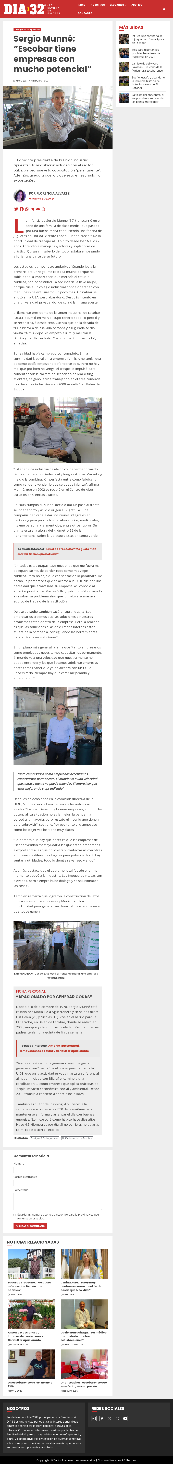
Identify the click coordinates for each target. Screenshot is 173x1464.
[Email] (38, 209)
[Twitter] (16, 209)
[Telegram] (32, 209)
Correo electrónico (25, 1177)
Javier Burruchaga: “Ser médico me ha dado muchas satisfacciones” (84, 1314)
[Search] (164, 9)
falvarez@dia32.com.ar (41, 198)
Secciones (117, 5)
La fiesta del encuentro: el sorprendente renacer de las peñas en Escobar (148, 98)
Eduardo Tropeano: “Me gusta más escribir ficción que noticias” (31, 1264)
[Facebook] (21, 209)
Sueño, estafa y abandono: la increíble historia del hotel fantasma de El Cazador (148, 83)
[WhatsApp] (27, 209)
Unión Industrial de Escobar (77, 1138)
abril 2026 (69, 1294)
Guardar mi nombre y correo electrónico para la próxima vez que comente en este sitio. (58, 1216)
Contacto (85, 13)
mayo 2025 (16, 1391)
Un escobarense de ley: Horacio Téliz (31, 1364)
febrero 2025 (70, 1391)
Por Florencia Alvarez (49, 193)
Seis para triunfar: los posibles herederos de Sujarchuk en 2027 (146, 53)
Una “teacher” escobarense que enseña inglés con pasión (84, 1364)
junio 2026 (16, 1294)
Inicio (81, 5)
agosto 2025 (70, 1344)
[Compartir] (43, 209)
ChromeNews (107, 1460)
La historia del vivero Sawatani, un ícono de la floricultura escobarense (147, 67)
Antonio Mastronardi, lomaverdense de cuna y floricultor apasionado (31, 1314)
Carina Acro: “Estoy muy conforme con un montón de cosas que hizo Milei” (84, 1264)
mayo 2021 (21, 80)
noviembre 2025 (19, 1344)
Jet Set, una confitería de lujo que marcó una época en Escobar (148, 39)
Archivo (137, 5)
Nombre (19, 1163)
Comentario (21, 1190)
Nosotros (98, 5)
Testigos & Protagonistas (27, 29)
